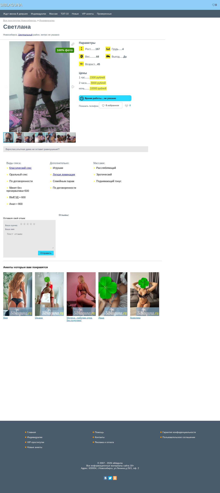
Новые (75, 13)
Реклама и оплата (104, 442)
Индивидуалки (38, 13)
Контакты (100, 437)
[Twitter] (110, 478)
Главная (31, 432)
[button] (72, 44)
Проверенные (104, 13)
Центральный (25, 34)
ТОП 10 (65, 13)
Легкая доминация (64, 174)
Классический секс (20, 168)
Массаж (53, 13)
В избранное (112, 105)
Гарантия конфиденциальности (179, 432)
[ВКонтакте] (105, 478)
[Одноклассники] (115, 478)
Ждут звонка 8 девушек (15, 13)
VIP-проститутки (35, 442)
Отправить (45, 253)
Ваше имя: (10, 229)
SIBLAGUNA (11, 5)
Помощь (99, 432)
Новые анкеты (34, 447)
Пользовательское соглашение (179, 437)
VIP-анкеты (88, 13)
